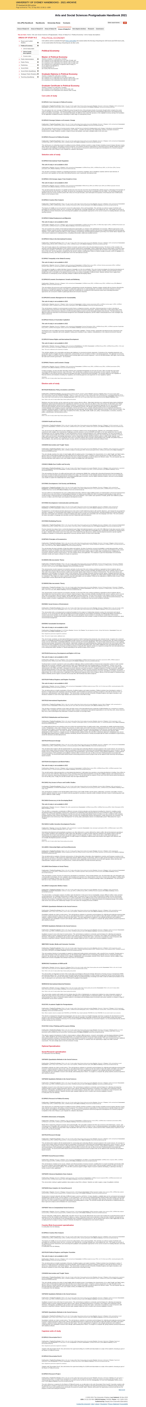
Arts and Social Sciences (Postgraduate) (44, 35)
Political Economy (77, 35)
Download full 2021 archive (27, 5)
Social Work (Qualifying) (28, 71)
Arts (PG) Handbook (25, 23)
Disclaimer (103, 1404)
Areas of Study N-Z (65, 35)
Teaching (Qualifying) (27, 77)
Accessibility (124, 1404)
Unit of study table (28, 49)
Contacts (66, 23)
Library (97, 1404)
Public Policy (25, 62)
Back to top (122, 1389)
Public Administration (27, 59)
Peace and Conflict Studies (27, 42)
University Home (54, 23)
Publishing (24, 65)
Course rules (27, 56)
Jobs (92, 1404)
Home (29, 35)
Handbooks (40, 23)
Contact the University (83, 1404)
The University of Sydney (29, 16)
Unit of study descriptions (27, 52)
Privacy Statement (113, 1404)
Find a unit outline (70, 41)
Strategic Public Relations (29, 74)
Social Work (24, 68)
